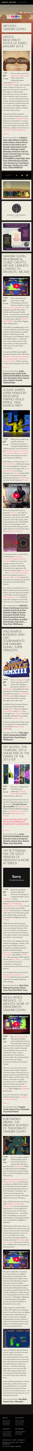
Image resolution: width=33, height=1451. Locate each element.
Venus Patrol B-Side (6, 1425)
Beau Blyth (23, 1399)
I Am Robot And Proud (15, 463)
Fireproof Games (15, 154)
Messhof (7, 910)
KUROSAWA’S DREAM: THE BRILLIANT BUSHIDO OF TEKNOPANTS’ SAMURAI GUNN (16, 1125)
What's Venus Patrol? (6, 1420)
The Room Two (17, 165)
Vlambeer (25, 1089)
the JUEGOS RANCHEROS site (14, 130)
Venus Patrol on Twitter (7, 1434)
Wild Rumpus (18, 624)
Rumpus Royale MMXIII (13, 728)
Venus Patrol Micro (6, 1423)
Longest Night (20, 158)
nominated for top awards (17, 811)
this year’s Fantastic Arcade (14, 307)
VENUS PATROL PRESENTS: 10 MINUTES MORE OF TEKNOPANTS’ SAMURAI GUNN (16, 1004)
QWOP (11, 709)
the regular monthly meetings (20, 74)
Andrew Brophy (9, 142)
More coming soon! (18, 1434)
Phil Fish (16, 615)
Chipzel (16, 473)
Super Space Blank (15, 843)
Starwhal (11, 380)
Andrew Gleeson (21, 142)
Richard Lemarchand (10, 617)
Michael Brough (14, 161)
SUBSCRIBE (22, 2)
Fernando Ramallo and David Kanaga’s (15, 1180)
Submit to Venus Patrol (7, 1433)
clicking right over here (11, 597)
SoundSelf (17, 577)
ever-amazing (17, 573)
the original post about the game (15, 1098)
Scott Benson (24, 163)
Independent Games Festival (14, 814)
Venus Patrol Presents (11, 1111)
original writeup (19, 1036)
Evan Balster (21, 1240)
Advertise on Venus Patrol (7, 1431)
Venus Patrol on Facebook (7, 1436)
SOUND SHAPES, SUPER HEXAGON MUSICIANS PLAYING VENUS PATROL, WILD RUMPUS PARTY (14, 397)
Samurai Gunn (13, 163)
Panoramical (12, 378)
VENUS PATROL (9, 2)
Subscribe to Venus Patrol (19, 1420)
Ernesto (6, 154)
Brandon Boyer (5, 76)
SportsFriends (8, 711)
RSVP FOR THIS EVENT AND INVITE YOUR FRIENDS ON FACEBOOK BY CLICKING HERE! (16, 821)
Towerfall (18, 380)
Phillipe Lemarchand (14, 531)
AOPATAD (23, 606)
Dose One (24, 151)
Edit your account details (19, 1422)
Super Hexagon (8, 622)
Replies (5, 685)
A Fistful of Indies (21, 119)
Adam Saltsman (13, 140)
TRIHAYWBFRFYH (15, 167)
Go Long (25, 154)
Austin (21, 371)
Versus (24, 990)
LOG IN (16, 217)
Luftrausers (21, 612)
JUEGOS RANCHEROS (10, 84)
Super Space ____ (20, 622)
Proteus (22, 615)
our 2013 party (22, 453)
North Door (22, 807)
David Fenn (16, 151)
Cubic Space (14, 149)
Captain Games (15, 147)
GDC (21, 733)
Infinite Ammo (8, 156)
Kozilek (25, 480)
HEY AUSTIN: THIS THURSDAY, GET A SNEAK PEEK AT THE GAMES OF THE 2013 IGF (16, 753)
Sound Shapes (13, 619)
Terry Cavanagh (8, 1242)
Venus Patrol (7, 624)
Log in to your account (19, 1423)
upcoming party (19, 680)
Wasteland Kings (9, 382)
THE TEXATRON (19, 1433)
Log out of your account (19, 1425)
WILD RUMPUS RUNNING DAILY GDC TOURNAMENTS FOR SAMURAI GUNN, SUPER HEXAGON (14, 641)
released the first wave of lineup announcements (15, 452)
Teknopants (7, 165)
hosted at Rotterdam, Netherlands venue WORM (13, 905)
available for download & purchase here (13, 1205)
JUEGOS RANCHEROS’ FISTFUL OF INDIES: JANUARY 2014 (15, 41)
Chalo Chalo (23, 985)
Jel (11, 517)
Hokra (20, 711)
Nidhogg (6, 920)
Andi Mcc (23, 140)
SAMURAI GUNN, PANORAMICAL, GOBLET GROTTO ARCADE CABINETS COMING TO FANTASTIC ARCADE (16, 264)
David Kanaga (24, 478)
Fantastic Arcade (9, 373)
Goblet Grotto (21, 373)
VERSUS (6, 899)
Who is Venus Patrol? (6, 1422)
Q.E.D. (19, 378)
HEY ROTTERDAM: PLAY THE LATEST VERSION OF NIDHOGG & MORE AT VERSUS (16, 857)
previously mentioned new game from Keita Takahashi (14, 559)
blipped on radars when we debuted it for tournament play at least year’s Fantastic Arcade (16, 359)
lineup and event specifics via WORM (13, 976)
